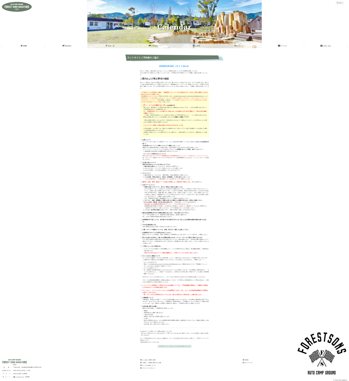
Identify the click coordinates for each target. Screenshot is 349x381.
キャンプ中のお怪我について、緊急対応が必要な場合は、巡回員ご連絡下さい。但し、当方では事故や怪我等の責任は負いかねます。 (166, 214)
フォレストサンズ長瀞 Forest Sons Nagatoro (17, 7)
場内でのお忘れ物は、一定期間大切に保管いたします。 (175, 315)
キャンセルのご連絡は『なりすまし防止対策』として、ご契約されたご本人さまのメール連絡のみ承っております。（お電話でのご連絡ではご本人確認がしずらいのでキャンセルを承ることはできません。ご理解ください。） (175, 269)
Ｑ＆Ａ (340, 3)
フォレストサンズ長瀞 (14, 362)
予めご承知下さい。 (172, 182)
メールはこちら (19, 377)
